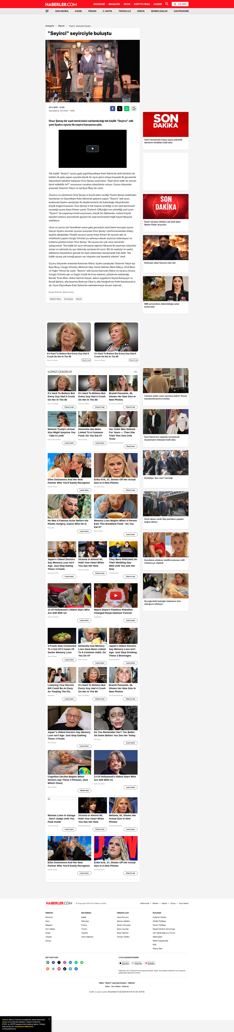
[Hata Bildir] (112, 992)
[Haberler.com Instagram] (65, 962)
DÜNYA (141, 11)
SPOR (127, 4)
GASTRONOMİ (181, 11)
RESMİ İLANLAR (159, 11)
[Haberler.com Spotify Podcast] (82, 962)
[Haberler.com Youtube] (59, 969)
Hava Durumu (123, 917)
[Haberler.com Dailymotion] (76, 969)
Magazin (49, 925)
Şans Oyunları (123, 929)
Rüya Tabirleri (123, 933)
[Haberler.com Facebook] (53, 962)
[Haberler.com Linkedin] (70, 962)
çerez (4, 1022)
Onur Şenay (68, 299)
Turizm (84, 929)
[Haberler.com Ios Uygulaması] (124, 963)
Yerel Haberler (87, 937)
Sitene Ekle (157, 948)
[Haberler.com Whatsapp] (76, 962)
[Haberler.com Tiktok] (65, 969)
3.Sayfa (49, 937)
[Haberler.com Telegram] (70, 969)
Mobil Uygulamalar (160, 940)
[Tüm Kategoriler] (47, 11)
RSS (154, 944)
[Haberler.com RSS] (48, 969)
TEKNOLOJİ (125, 11)
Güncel (61, 26)
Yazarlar (84, 933)
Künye (173, 903)
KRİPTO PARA (142, 4)
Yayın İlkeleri (183, 903)
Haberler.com (123, 913)
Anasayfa (50, 26)
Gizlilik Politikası (159, 921)
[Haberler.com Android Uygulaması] (137, 963)
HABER (158, 4)
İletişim (164, 903)
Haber (107, 986)
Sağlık (83, 917)
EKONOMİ (99, 4)
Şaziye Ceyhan (68, 292)
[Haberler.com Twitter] (59, 962)
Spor (48, 921)
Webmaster (157, 937)
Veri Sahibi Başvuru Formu (164, 933)
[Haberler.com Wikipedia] (53, 969)
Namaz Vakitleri (123, 921)
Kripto (48, 933)
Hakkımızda (144, 903)
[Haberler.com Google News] (48, 962)
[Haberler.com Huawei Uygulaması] (150, 963)
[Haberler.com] (59, 903)
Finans (84, 925)
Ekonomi (49, 917)
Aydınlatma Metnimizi (24, 1026)
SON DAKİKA (62, 11)
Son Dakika (50, 929)
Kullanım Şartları (159, 917)
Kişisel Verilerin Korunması (164, 929)
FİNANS (92, 11)
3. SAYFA (107, 11)
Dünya (48, 940)
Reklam (155, 903)
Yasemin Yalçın (55, 299)
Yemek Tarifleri (123, 937)
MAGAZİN (114, 4)
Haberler (49, 913)
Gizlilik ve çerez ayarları (98, 992)
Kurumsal (157, 913)
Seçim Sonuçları (124, 925)
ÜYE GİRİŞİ (182, 4)
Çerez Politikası (159, 925)
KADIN (78, 11)
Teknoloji (85, 921)
